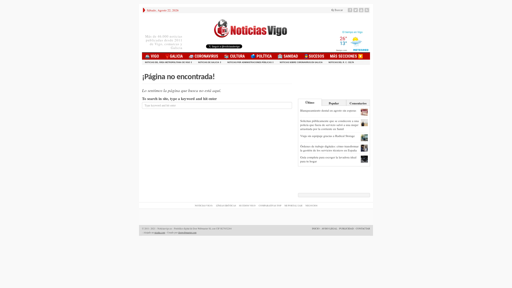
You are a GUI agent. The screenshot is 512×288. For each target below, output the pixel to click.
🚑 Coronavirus (203, 56)
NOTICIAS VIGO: (204, 205)
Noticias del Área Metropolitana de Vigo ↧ (168, 62)
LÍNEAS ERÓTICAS (226, 205)
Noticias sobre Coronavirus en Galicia (301, 62)
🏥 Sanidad (288, 56)
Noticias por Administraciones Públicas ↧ (250, 62)
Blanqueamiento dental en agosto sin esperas (328, 110)
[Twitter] (356, 10)
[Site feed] (367, 10)
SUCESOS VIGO (247, 205)
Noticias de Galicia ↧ (209, 62)
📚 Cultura (234, 56)
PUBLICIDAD (346, 228)
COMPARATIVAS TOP (270, 205)
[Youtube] (361, 10)
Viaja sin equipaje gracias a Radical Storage (327, 136)
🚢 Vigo (152, 56)
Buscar (338, 10)
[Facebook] (350, 10)
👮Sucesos (314, 56)
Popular (334, 103)
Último (309, 102)
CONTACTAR (363, 228)
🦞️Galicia (174, 56)
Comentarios (358, 103)
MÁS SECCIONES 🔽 (346, 56)
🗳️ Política (261, 56)
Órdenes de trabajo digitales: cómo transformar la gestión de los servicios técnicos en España (329, 148)
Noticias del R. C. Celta (341, 62)
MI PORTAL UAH (293, 205)
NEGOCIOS (311, 205)
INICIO (316, 228)
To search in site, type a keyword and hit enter (179, 98)
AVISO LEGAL (329, 228)
